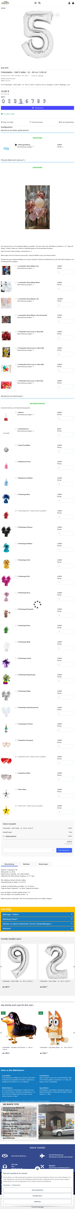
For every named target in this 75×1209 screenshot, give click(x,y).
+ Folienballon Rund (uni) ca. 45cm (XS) (30, 348)
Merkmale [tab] (26, 864)
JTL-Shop (40, 1207)
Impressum (6, 1185)
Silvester (40, 75)
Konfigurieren (37, 1196)
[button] (69, 3)
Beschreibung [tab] (9, 864)
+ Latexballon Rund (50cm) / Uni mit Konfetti (32, 315)
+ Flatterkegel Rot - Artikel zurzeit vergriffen (31, 511)
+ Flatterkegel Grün (23, 625)
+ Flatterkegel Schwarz (24, 527)
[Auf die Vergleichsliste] (52, 15)
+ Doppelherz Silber (23, 773)
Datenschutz (16, 1185)
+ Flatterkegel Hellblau (24, 543)
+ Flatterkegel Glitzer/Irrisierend (27, 707)
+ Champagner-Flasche (25, 724)
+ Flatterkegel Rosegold (25, 609)
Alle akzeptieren (37, 1190)
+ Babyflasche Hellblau (25, 478)
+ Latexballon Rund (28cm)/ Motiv (28, 282)
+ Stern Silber (21, 789)
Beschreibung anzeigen (24, 147)
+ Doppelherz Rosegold (25, 740)
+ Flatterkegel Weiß (23, 642)
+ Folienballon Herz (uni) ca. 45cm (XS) (30, 331)
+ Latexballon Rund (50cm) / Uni (28, 299)
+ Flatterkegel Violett (24, 658)
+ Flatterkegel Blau (23, 494)
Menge (59, 268)
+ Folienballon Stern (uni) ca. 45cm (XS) (30, 364)
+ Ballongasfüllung (23, 144)
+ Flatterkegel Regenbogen (26, 674)
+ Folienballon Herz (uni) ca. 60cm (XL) (30, 381)
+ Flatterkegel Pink (23, 576)
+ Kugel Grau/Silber (23, 445)
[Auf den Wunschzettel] (57, 15)
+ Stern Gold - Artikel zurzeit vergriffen (30, 806)
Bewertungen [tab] (43, 864)
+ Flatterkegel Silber (24, 691)
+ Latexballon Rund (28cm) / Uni (28, 266)
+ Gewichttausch (23, 429)
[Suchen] (39, 3)
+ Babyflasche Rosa (24, 461)
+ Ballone (20, 412)
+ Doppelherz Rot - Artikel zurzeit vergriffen (31, 756)
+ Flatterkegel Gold (23, 560)
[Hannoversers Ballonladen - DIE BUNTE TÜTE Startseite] (5, 3)
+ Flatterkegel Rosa (23, 593)
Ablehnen (37, 1202)
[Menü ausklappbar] (35, 3)
